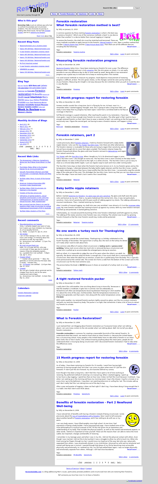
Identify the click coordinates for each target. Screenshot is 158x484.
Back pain (20, 85)
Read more (40, 36)
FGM (26, 91)
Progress (76, 89)
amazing (90, 70)
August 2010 (24, 142)
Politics (36, 100)
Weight (42, 110)
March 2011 (24, 126)
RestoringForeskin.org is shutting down (33, 46)
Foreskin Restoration (67, 14)
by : (21, 232)
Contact (89, 468)
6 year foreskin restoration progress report (34, 66)
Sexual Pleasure (41, 105)
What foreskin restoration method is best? (88, 25)
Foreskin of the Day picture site (31, 193)
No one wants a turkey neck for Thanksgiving (90, 230)
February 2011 (25, 129)
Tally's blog (114, 54)
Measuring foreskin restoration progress (86, 60)
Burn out (59, 126)
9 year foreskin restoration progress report (34, 52)
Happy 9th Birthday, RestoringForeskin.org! (35, 49)
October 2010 (24, 138)
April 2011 (23, 124)
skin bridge (24, 234)
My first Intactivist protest (29, 63)
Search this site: (110, 8)
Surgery (21, 107)
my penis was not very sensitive (98, 196)
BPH (30, 85)
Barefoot (26, 85)
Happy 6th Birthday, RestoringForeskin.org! (35, 60)
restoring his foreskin (37, 32)
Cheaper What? (25, 257)
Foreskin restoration (63, 52)
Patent (31, 100)
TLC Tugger (83, 145)
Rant (32, 102)
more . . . (49, 75)
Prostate (22, 102)
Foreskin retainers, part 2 (75, 135)
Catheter (44, 85)
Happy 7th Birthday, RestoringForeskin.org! (35, 57)
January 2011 (24, 131)
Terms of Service (72, 468)
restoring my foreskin (77, 196)
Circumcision (23, 88)
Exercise (21, 91)
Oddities (27, 100)
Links (92, 14)
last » (119, 462)
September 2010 (26, 140)
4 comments (134, 351)
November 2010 (25, 135)
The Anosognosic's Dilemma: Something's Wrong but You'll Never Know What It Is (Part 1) (35, 162)
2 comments (134, 272)
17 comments (133, 224)
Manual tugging (106, 42)
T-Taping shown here (70, 44)
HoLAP (27, 97)
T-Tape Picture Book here (94, 44)
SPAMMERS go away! (27, 69)
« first (80, 462)
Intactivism (83, 14)
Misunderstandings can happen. (31, 224)
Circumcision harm (37, 88)
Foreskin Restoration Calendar (28, 293)
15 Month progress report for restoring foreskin (92, 357)
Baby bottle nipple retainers (77, 188)
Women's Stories (25, 112)
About (100, 14)
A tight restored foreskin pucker (80, 278)
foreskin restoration (92, 33)
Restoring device (40, 102)
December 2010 (25, 133)
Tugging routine (79, 52)
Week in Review (28, 109)
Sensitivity (86, 394)
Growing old (46, 94)
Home (54, 14)
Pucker (76, 310)
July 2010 (23, 144)
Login (122, 54)
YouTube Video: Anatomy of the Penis (32, 211)
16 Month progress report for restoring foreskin (92, 97)
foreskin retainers (81, 143)
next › (113, 462)
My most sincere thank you (29, 245)
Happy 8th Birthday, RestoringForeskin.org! (35, 54)
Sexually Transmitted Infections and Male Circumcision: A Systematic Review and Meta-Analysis (35, 173)
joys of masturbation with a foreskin (86, 416)
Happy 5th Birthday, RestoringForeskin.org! (35, 72)
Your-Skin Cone (93, 145)
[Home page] (32, 13)
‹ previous (87, 462)
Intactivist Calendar (24, 295)
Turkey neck (77, 270)
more (50, 280)
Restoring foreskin (63, 68)
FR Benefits (77, 455)
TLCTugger (26, 264)
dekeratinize (113, 151)
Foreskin (31, 91)
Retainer (76, 180)
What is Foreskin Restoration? (79, 318)
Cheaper (23, 268)
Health (21, 97)
